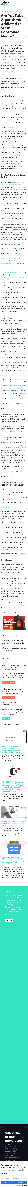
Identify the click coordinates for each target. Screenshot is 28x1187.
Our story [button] (9, 920)
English (18, 87)
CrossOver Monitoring (14, 640)
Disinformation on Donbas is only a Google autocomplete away (14, 823)
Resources (9, 11)
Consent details (5, 1178)
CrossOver (17, 81)
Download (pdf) (9, 682)
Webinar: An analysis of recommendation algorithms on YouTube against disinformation (12, 749)
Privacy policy (16, 1178)
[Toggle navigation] (25, 3)
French (3, 90)
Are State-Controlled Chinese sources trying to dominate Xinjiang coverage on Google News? (13, 860)
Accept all (7, 1182)
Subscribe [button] (6, 718)
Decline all (20, 1182)
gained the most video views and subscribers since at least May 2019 (13, 256)
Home (3, 11)
